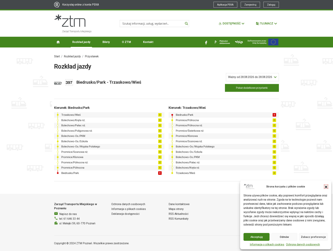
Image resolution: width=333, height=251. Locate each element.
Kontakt (148, 42)
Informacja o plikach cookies (267, 244)
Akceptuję (256, 237)
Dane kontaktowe (179, 204)
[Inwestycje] (263, 42)
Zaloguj (271, 4)
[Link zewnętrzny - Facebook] (206, 42)
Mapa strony (176, 209)
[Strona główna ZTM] (72, 24)
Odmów (284, 237)
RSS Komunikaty (179, 218)
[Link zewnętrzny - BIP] (239, 42)
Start (57, 56)
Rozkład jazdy (81, 42)
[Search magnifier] (186, 23)
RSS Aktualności (178, 213)
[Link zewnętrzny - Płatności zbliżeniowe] (221, 42)
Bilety (106, 42)
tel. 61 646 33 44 (69, 218)
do (250, 77)
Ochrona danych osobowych (303, 244)
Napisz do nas (68, 214)
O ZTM (126, 42)
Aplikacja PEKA (225, 4)
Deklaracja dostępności (125, 213)
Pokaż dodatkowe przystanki (252, 87)
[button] (326, 186)
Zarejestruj (250, 4)
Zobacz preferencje (313, 237)
